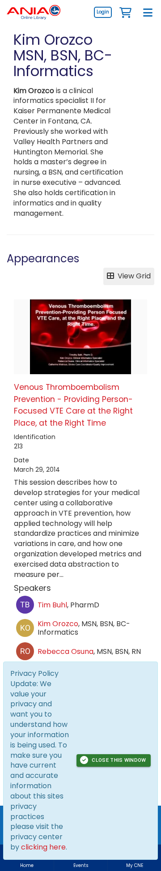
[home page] (33, 12)
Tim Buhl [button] (52, 605)
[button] (125, 12)
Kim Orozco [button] (58, 624)
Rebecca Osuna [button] (65, 651)
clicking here (43, 847)
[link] (103, 12)
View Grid (132, 276)
